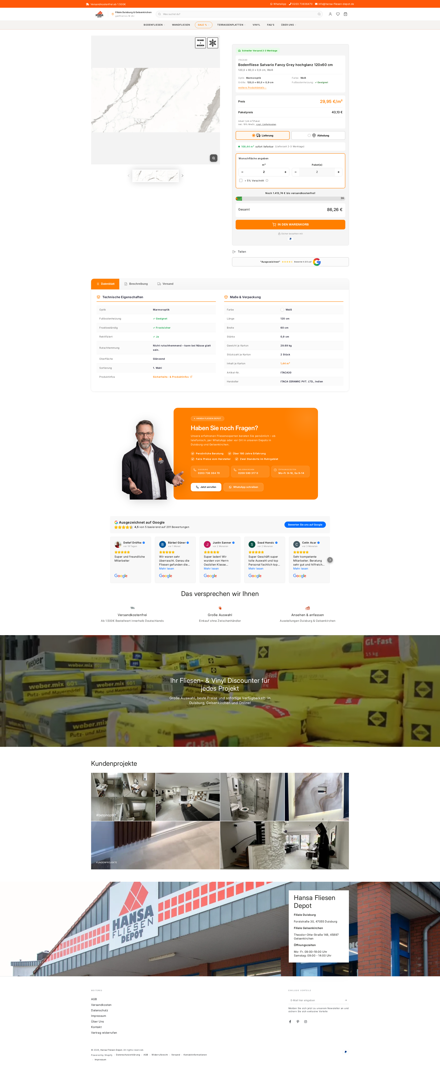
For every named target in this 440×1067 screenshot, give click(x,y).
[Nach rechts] (182, 176)
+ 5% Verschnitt (254, 180)
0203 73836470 (302, 3)
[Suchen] (319, 14)
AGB (94, 999)
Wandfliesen (181, 24)
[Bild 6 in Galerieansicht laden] (161, 176)
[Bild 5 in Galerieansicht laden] (150, 176)
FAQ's (270, 24)
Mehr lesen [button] (166, 568)
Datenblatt (107, 283)
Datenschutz (99, 1010)
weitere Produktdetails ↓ (252, 87)
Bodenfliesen (153, 24)
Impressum (98, 1016)
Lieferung (267, 135)
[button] (330, 560)
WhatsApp (279, 3)
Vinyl (256, 24)
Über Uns (287, 24)
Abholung (323, 135)
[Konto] (330, 14)
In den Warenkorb (293, 224)
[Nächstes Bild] (211, 100)
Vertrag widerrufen (104, 1032)
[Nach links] (128, 176)
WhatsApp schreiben (245, 486)
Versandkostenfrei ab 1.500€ (108, 4)
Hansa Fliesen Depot (111, 1050)
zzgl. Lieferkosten (266, 124)
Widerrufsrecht (160, 1054)
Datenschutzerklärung (128, 1054)
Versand (168, 283)
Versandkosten (101, 1005)
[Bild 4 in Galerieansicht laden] (138, 176)
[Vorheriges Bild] (100, 100)
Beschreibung (138, 283)
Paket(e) (317, 164)
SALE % (202, 24)
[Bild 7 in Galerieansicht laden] (172, 176)
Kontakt (96, 1027)
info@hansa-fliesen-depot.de (336, 3)
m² (264, 164)
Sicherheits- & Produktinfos (171, 376)
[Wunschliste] (337, 14)
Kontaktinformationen (195, 1054)
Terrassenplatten (230, 24)
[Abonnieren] (347, 1000)
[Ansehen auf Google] (117, 544)
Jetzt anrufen (208, 486)
